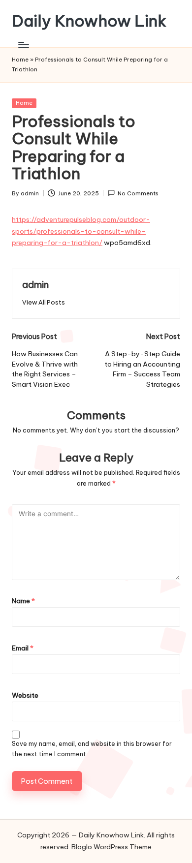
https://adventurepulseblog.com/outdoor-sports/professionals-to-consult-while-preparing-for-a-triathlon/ (81, 231)
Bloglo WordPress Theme (111, 846)
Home (20, 59)
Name (23, 600)
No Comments (138, 193)
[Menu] (23, 44)
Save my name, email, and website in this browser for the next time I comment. (92, 749)
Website (25, 695)
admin (35, 284)
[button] (43, 302)
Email (22, 648)
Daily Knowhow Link (89, 21)
